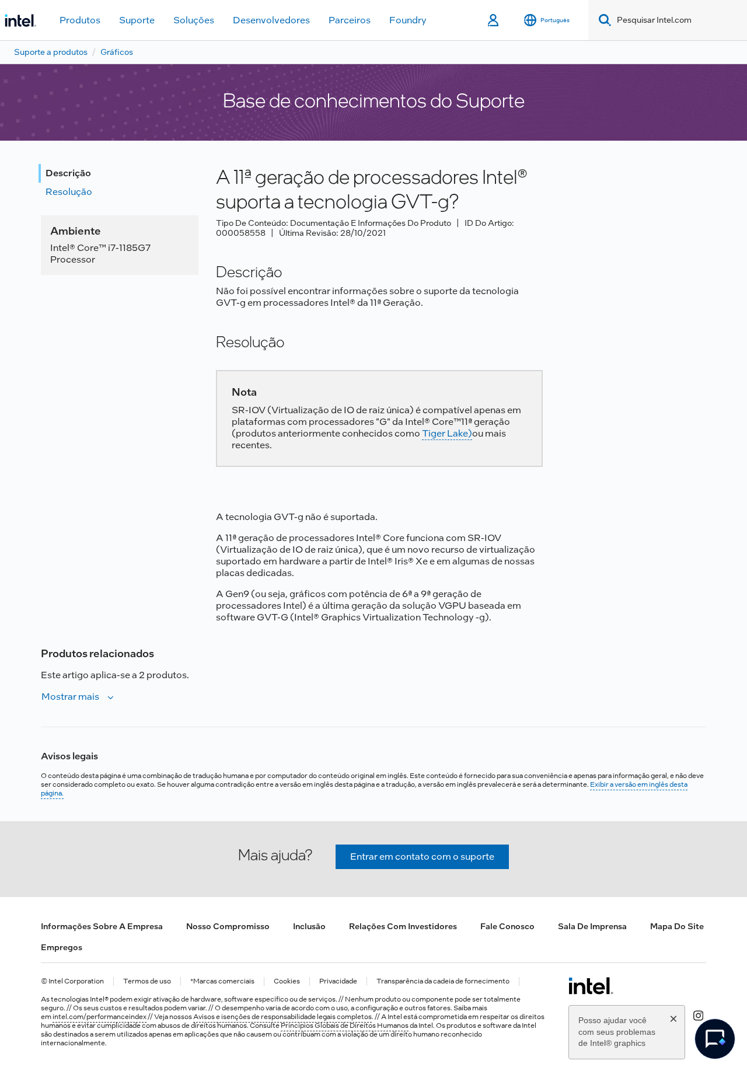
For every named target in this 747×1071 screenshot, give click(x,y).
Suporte (137, 20)
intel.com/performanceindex (99, 1016)
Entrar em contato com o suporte (422, 856)
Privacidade (338, 981)
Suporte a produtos (51, 52)
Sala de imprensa (592, 926)
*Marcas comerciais (222, 981)
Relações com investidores (403, 926)
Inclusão (309, 926)
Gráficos (116, 52)
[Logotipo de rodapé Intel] (590, 986)
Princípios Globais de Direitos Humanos (345, 1025)
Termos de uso (147, 981)
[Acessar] (494, 20)
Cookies (287, 981)
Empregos (61, 947)
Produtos (80, 20)
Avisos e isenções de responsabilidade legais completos (282, 1016)
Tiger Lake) (447, 433)
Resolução (69, 192)
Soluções (193, 20)
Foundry (408, 20)
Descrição (68, 173)
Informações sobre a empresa (102, 926)
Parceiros (350, 20)
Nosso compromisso (228, 926)
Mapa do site (677, 926)
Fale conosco (507, 926)
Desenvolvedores (271, 20)
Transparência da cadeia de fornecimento (442, 981)
